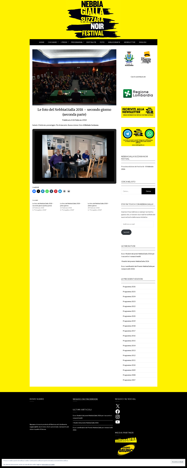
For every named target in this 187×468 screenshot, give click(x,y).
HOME (41, 42)
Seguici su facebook (85, 399)
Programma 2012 (129, 355)
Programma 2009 (129, 370)
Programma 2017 (129, 331)
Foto (102, 42)
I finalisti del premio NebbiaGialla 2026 (135, 261)
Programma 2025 (129, 292)
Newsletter (129, 42)
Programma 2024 (129, 296)
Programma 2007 (129, 380)
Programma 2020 (129, 316)
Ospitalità (91, 42)
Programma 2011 (129, 360)
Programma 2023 (129, 301)
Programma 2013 (129, 350)
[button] (69, 176)
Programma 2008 (129, 375)
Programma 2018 (129, 326)
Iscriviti (126, 232)
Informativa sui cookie (48, 464)
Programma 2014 (129, 346)
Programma (76, 42)
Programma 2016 (129, 336)
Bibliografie (114, 42)
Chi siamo (52, 42)
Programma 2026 (129, 287)
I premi (64, 42)
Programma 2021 (129, 311)
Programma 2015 (129, 341)
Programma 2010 (129, 365)
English (142, 42)
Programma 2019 (129, 321)
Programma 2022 (129, 306)
